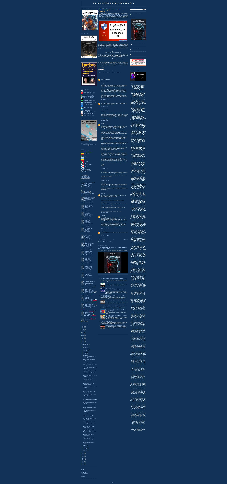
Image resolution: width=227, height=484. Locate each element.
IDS (140, 248)
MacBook (135, 242)
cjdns (132, 355)
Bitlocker (143, 277)
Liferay (142, 385)
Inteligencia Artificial (138, 88)
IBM (139, 186)
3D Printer (138, 215)
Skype (136, 217)
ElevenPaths (138, 93)
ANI (133, 362)
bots (143, 164)
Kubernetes (87, 219)
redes (142, 110)
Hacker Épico (87, 298)
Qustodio (134, 347)
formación (133, 93)
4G (132, 253)
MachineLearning (133, 344)
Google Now (137, 377)
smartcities (138, 260)
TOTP (132, 177)
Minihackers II (87, 194)
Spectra (143, 102)
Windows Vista (137, 122)
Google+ (132, 292)
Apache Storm (143, 363)
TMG (131, 405)
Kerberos (132, 293)
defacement (138, 275)
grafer (102, 123)
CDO (132, 180)
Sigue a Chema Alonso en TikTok (88, 96)
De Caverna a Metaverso (89, 214)
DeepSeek (135, 180)
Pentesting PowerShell (88, 277)
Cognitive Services (140, 116)
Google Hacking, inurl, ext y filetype (107, 321)
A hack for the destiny (88, 261)
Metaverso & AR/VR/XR (89, 206)
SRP (142, 399)
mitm (140, 113)
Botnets (137, 165)
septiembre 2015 (86, 349)
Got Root (86, 270)
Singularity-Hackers (84, 473)
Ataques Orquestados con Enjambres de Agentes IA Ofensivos (116, 325)
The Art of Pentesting (88, 205)
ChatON (132, 369)
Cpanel (137, 316)
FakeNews (143, 170)
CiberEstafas (87, 221)
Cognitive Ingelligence (140, 268)
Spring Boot (87, 246)
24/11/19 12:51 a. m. (105, 235)
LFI (144, 248)
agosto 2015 (85, 350)
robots (132, 165)
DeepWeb (135, 232)
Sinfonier (138, 188)
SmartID (144, 255)
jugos (139, 422)
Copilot (138, 278)
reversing (139, 184)
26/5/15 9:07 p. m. (104, 168)
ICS (140, 254)
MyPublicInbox (83, 470)
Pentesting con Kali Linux (89, 290)
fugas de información (134, 163)
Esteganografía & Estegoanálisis (90, 285)
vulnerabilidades (137, 204)
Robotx (144, 398)
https (136, 157)
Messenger (143, 219)
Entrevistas (136, 104)
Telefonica (132, 272)
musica (141, 333)
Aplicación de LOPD (87, 318)
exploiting (140, 132)
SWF (138, 400)
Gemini (132, 135)
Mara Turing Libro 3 (88, 224)
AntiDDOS (138, 246)
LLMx (136, 385)
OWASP (140, 233)
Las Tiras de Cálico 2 (88, 216)
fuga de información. (137, 417)
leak (134, 148)
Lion (142, 254)
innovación (134, 116)
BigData (138, 117)
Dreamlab (84, 156)
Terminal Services (142, 165)
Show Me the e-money (88, 235)
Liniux (133, 386)
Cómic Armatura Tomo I (89, 253)
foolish (141, 214)
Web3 (137, 112)
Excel (140, 163)
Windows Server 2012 (88, 300)
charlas (137, 94)
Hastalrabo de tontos (142, 216)
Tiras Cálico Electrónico (89, 244)
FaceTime (142, 291)
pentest (133, 96)
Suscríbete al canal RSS (85, 110)
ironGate (137, 422)
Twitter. (144, 405)
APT (142, 161)
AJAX (131, 362)
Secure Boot (140, 325)
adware (134, 172)
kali (134, 147)
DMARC (136, 291)
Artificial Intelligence (140, 95)
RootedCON (138, 308)
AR (135, 362)
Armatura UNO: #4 (88, 238)
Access (132, 300)
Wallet (141, 272)
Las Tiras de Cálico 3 (88, 204)
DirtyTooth (133, 208)
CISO (145, 210)
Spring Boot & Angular (88, 251)
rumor (137, 428)
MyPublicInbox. (138, 391)
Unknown (102, 101)
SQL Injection (142, 111)
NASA (136, 392)
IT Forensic (86, 159)
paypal (144, 275)
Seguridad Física (135, 130)
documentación (133, 181)
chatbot (139, 169)
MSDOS (132, 242)
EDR (140, 278)
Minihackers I (87, 196)
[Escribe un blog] (99, 69)
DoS (138, 248)
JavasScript (143, 383)
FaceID (143, 278)
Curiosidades (141, 86)
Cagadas (132, 301)
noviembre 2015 (86, 346)
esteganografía (134, 170)
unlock (135, 430)
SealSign (132, 234)
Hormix (102, 193)
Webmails (142, 191)
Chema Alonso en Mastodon (88, 104)
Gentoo (144, 318)
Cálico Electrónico (85, 174)
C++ (144, 367)
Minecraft (132, 390)
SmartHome (143, 162)
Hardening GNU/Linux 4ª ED (89, 291)
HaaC (138, 254)
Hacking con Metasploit (89, 257)
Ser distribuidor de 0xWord (85, 169)
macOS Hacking (87, 265)
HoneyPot (136, 279)
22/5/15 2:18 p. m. (104, 106)
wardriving (137, 276)
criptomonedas (139, 124)
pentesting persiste (141, 424)
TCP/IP (144, 249)
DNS (139, 133)
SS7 (133, 325)
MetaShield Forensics (134, 307)
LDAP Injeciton (132, 385)
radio (144, 157)
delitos (141, 275)
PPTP (145, 262)
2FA (143, 124)
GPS (134, 140)
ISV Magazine (144, 340)
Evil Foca (133, 169)
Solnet (102, 83)
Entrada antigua (125, 239)
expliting (135, 416)
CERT (131, 337)
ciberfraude (132, 331)
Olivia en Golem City (89, 199)
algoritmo (141, 230)
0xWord (82, 469)
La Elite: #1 (87, 236)
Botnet (141, 178)
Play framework (140, 346)
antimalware (104, 72)
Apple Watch (139, 300)
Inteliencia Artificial (133, 382)
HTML (133, 188)
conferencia (133, 150)
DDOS (132, 232)
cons (132, 138)
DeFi (145, 223)
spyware (143, 240)
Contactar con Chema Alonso (88, 90)
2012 (83, 455)
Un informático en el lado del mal (113, 3)
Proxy (139, 164)
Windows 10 (142, 135)
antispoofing (143, 264)
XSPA (139, 264)
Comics (137, 98)
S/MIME (136, 284)
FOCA (140, 102)
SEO (136, 184)
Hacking (133, 85)
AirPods (135, 277)
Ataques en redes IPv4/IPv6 (89, 304)
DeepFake (140, 269)
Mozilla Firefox (137, 191)
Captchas (140, 199)
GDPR (137, 208)
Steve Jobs (133, 230)
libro (143, 132)
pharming (132, 360)
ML (137, 194)
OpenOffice (143, 201)
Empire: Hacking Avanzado (89, 243)
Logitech (136, 386)
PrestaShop (132, 295)
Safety (141, 400)
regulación (132, 276)
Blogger (141, 204)
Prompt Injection (136, 155)
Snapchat (141, 295)
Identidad (140, 97)
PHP (136, 141)
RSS (136, 187)
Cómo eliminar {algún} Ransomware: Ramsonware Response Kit (111, 10)
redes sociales (142, 138)
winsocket (140, 430)
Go (131, 270)
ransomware (114, 72)
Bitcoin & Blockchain (88, 266)
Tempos (136, 102)
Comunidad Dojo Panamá (88, 164)
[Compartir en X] (100, 69)
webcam (139, 187)
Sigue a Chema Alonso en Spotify (89, 100)
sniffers (132, 204)
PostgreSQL (143, 294)
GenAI (136, 97)
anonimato (137, 168)
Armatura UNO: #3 (88, 239)
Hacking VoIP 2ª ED (88, 296)
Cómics (132, 107)
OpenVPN (132, 294)
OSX (133, 323)
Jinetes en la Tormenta (88, 228)
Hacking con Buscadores (88, 312)
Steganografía (143, 271)
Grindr (140, 377)
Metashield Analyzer (137, 322)
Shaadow (144, 325)
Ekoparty (86, 157)
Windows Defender (133, 409)
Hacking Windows (88, 259)
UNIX (133, 285)
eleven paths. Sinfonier (135, 414)
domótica (136, 252)
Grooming (132, 279)
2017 (83, 340)
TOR (137, 169)
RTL (138, 324)
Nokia (141, 345)
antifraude (144, 285)
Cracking (143, 140)
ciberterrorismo (133, 240)
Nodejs (144, 293)
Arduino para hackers (88, 183)
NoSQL (140, 283)
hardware (137, 120)
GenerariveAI (137, 375)
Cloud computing (142, 131)
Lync (144, 386)
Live (136, 306)
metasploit (136, 113)
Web (141, 407)
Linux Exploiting (87, 288)
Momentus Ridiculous (142, 211)
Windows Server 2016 (88, 187)
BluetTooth (141, 367)
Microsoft (134, 109)
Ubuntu (142, 146)
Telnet (139, 405)
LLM (139, 96)
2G (142, 276)
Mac (139, 179)
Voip (144, 180)
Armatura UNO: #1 (88, 242)
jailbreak (132, 141)
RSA (139, 203)
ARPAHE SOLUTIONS (86, 168)
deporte (132, 252)
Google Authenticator (134, 216)
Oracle (141, 143)
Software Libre (133, 139)
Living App (135, 153)
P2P (143, 192)
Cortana (133, 291)
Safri (143, 400)
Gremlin (134, 270)
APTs (145, 299)
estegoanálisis (140, 231)
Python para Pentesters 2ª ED (90, 281)
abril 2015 (85, 445)
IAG (142, 292)
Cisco (140, 261)
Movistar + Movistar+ (137, 390)
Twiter (142, 405)
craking (131, 413)
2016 (83, 341)
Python (138, 110)
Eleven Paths (141, 100)
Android (133, 100)
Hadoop (139, 262)
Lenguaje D (139, 385)
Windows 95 (135, 309)
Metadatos (141, 103)
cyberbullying (133, 245)
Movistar (143, 119)
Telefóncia (136, 405)
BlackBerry (133, 268)
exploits (133, 157)
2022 (83, 332)
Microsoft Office (138, 201)
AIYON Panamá (87, 166)
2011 (83, 456)
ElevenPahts (143, 241)
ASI (140, 362)
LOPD (137, 179)
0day (135, 199)
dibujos (143, 169)
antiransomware (134, 222)
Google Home (139, 224)
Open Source (134, 127)
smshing (139, 314)
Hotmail (144, 195)
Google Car (138, 302)
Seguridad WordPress (88, 269)
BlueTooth (144, 153)
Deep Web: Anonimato (88, 275)
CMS (136, 247)
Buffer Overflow (135, 261)
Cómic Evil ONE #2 (88, 245)
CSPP (131, 211)
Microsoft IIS (140, 307)
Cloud (137, 148)
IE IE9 (142, 127)
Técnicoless (133, 156)
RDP (134, 217)
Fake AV (138, 318)
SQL (144, 308)
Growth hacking (136, 292)
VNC (135, 352)
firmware (141, 416)
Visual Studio (140, 234)
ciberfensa (139, 354)
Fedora (141, 318)
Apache (137, 131)
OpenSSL (139, 242)
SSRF (141, 284)
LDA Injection (144, 384)
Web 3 (143, 407)
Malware (109, 72)
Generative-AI (142, 107)
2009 (83, 459)
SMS (144, 136)
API (142, 184)
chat (143, 188)
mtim (135, 423)
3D (143, 231)
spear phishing (133, 215)
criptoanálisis (140, 202)
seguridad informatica (141, 428)
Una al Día (86, 313)
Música (143, 113)
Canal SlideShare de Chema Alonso (89, 111)
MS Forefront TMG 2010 (88, 316)
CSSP (140, 368)
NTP (144, 322)
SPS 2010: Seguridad (88, 315)
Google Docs (132, 377)
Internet (133, 101)
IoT (144, 133)
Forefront (139, 232)
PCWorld (132, 151)
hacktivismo (143, 181)
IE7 (142, 248)
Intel (142, 238)
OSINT (86, 234)
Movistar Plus (140, 173)
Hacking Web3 (87, 209)
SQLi (135, 188)
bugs (144, 120)
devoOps (143, 355)
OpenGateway (134, 209)
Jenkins (131, 384)
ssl (134, 165)
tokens (141, 126)
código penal (135, 355)
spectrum (138, 429)
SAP (131, 325)
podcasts (132, 133)
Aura (140, 108)
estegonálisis (133, 415)
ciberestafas (139, 156)
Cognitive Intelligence (136, 115)
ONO (144, 392)
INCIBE (138, 340)
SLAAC (136, 271)
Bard (141, 192)
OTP (131, 217)
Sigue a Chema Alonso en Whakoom (88, 97)
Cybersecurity (139, 195)
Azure (141, 168)
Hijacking (140, 166)
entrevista (135, 231)
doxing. (142, 413)
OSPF (131, 393)
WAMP (133, 407)
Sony (144, 295)
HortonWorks (132, 340)
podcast (135, 134)
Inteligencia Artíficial (139, 382)
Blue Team (143, 207)
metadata (139, 141)
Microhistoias (143, 344)
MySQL (143, 141)
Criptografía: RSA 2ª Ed (89, 292)
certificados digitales (136, 218)
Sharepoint (144, 239)
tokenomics (133, 131)
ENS (144, 204)
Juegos (138, 128)
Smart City (140, 255)
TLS (131, 256)
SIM (137, 225)
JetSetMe (134, 384)
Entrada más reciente (101, 239)
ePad (145, 413)
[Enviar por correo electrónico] (98, 69)
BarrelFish (132, 367)
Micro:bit (142, 322)
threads (144, 360)
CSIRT (135, 368)
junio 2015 (85, 353)
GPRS (144, 139)
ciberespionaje (134, 132)
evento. (141, 415)
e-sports (137, 245)
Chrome (143, 154)
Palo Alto (140, 323)
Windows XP (137, 149)
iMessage (132, 265)
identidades (143, 421)
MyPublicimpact (83, 472)
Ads (131, 241)
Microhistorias (87, 297)
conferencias (140, 90)
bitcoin (139, 123)
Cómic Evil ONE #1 (88, 250)
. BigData (136, 361)
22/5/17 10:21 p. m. (105, 228)
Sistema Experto (134, 401)
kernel (142, 218)
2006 (83, 464)
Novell (138, 270)
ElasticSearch (143, 371)
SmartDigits (142, 401)
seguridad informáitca (141, 287)
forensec (144, 416)
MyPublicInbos (133, 391)
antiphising (143, 329)
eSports (140, 332)
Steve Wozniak (140, 249)
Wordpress (134, 142)
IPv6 (141, 128)
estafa (143, 414)
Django (144, 317)
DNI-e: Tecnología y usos (88, 314)
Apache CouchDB (138, 363)
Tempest (135, 234)
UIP (134, 406)
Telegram (136, 154)
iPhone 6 (132, 333)
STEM (134, 400)
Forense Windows (87, 319)
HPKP (142, 339)
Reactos (141, 324)
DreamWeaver (138, 371)
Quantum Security (88, 193)
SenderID (136, 255)
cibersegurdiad (144, 354)
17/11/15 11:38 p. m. (105, 180)
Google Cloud (135, 211)
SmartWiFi (133, 193)
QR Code (143, 283)
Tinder (135, 272)
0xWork (139, 361)
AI (137, 87)
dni (143, 310)
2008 (83, 461)
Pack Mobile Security (85, 176)
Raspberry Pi (87, 232)
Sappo (139, 271)
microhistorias (142, 150)
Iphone (132, 97)
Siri (141, 188)
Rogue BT (135, 348)
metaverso (140, 157)
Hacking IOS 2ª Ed (88, 289)
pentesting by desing (135, 287)
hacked (137, 150)
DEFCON (141, 223)
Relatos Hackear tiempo (89, 223)
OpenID (140, 394)
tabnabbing (143, 429)
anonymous (142, 257)
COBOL (134, 337)
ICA (142, 262)
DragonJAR (86, 153)
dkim (143, 209)
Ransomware (105, 14)
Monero (138, 293)
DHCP (144, 316)
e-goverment (139, 177)
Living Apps (137, 135)
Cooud (133, 370)
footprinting (136, 176)
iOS (136, 105)
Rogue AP (132, 284)
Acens (135, 300)
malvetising (142, 422)
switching (142, 299)
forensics (133, 192)
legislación (143, 179)
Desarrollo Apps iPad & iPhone (90, 303)
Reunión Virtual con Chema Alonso (89, 92)
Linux (144, 97)
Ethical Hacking (87, 185)
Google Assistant (138, 339)
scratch (143, 265)
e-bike (143, 331)
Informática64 (135, 196)
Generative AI (133, 128)
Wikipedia (140, 285)
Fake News (133, 161)
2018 (83, 338)
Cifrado (132, 122)
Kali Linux (143, 163)
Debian (132, 203)
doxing (131, 210)
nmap (131, 260)
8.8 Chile (84, 155)
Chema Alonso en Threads (87, 98)
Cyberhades (83, 476)
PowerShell (134, 117)
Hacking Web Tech (88, 272)
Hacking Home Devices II (89, 198)
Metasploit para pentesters (91, 299)
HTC (133, 378)
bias (134, 207)
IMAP (135, 340)
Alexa (138, 185)
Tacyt (137, 158)
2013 (83, 453)
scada (138, 210)
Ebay (135, 338)
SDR (142, 308)
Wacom (136, 407)
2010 (83, 458)
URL (136, 406)
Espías (132, 318)
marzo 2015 (85, 447)
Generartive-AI (142, 375)
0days (142, 260)
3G (137, 199)
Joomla (142, 200)
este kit (123, 56)
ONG (135, 225)
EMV (135, 302)
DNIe (144, 215)
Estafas (143, 108)
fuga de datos (142, 134)
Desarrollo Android (88, 293)
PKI (142, 242)
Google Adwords (143, 376)
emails (140, 414)
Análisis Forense (87, 258)
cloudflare (133, 146)
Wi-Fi (137, 264)
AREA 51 (84, 163)
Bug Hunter (87, 191)
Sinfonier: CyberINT (88, 273)
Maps (135, 293)
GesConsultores (137, 376)
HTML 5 (140, 292)
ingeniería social (138, 207)
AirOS (144, 362)
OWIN (136, 393)
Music (144, 254)
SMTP (133, 263)
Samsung (136, 263)
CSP (137, 368)
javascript (132, 149)
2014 (83, 452)
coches (144, 234)
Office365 (143, 208)
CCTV (138, 315)
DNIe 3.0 (139, 291)
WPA (131, 309)
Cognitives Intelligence (134, 269)
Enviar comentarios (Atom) (107, 241)
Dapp (132, 317)
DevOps (135, 203)
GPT (138, 134)
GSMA (134, 238)
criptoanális (134, 413)
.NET (132, 140)
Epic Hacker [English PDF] (89, 283)
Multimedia (136, 233)
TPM (133, 405)
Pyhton (135, 308)
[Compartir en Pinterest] (103, 69)
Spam (134, 112)
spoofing (142, 142)
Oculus (139, 393)
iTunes (140, 421)
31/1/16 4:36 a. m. (104, 212)
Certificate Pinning (139, 253)
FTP (141, 237)
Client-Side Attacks (88, 260)
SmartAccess (139, 401)
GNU (135, 254)
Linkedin (133, 191)
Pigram (140, 294)
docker (143, 156)
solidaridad (140, 360)
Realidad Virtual (133, 239)
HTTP (132, 154)
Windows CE (140, 352)
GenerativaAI (133, 376)
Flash (140, 338)
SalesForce (136, 325)
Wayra (144, 148)
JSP (144, 292)
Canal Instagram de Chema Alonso (89, 115)
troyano (140, 189)
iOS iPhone (133, 421)
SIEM (134, 399)
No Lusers (138, 101)
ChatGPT (140, 105)
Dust (134, 187)
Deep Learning (136, 119)
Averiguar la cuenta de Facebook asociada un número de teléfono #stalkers (114, 305)
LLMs (137, 103)
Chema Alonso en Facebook (87, 107)
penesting (143, 423)
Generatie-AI (133, 339)
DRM (143, 337)
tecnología (133, 219)
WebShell (132, 408)
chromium (143, 330)
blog (143, 130)
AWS (132, 246)
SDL (142, 348)
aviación (144, 309)
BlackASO (135, 315)
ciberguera (136, 331)
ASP (132, 277)
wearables (132, 361)
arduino (136, 202)
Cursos (134, 94)
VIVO (137, 285)
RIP (133, 398)
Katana (138, 384)
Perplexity (132, 184)
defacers (140, 331)
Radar (136, 398)
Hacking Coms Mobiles (89, 307)
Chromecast (140, 337)
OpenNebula (143, 394)
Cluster (86, 276)
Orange (144, 307)
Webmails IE (136, 408)
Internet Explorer (139, 118)
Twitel (137, 193)
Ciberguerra (87, 200)
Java (131, 158)
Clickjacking (140, 247)
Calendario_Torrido (134, 186)
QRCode (136, 324)
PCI (134, 323)
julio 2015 (85, 352)
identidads (133, 422)
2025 (83, 327)
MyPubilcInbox (133, 283)
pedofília (140, 423)
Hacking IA (87, 192)
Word (144, 353)
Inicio (114, 239)
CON (144, 126)
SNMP (139, 284)
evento (139, 222)
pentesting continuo (138, 265)
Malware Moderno (88, 222)
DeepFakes (143, 125)
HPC (131, 378)
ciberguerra (143, 149)
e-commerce (143, 203)
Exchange (134, 318)
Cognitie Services (142, 369)
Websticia (137, 230)
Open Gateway (140, 196)
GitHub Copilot (138, 238)
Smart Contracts (140, 217)
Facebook (137, 107)
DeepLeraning (133, 371)
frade (132, 417)
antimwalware (132, 354)
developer (141, 151)
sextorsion (143, 245)
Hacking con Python (88, 280)
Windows (119, 72)
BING (144, 128)
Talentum (140, 158)
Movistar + (140, 136)
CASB (132, 368)
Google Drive (143, 302)
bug (131, 112)
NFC (139, 208)
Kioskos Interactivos (142, 279)
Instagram (135, 173)
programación (138, 125)
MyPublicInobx (134, 345)
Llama (144, 166)
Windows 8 (137, 147)
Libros (139, 92)
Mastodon (132, 249)
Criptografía (141, 112)
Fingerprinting (142, 98)
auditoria (136, 354)
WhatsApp (136, 108)
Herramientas (142, 122)
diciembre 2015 (86, 344)
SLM (140, 239)
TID (131, 172)
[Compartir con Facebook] (102, 69)
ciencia (132, 275)
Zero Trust (140, 309)
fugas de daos (142, 417)
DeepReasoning (134, 248)
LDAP (137, 161)
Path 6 (132, 308)
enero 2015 (85, 450)
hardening (134, 95)
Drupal (144, 269)
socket (135, 429)
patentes (134, 260)
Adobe (135, 246)
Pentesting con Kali (88, 182)
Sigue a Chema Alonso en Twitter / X (89, 102)
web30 (140, 276)
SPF (138, 209)
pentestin (144, 286)
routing (132, 314)
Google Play (133, 143)
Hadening (140, 378)
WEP (137, 352)
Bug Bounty (87, 229)
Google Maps (132, 262)
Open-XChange (136, 394)
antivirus (132, 202)
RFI (133, 255)
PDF (141, 164)
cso (134, 275)
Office (134, 158)
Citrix (144, 151)
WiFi (140, 119)
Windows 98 (143, 408)
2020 (83, 335)
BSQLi (135, 223)
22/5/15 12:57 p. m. (105, 99)
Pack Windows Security (85, 177)
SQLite (140, 225)
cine (137, 172)
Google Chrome (134, 136)
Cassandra (142, 368)
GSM (143, 189)
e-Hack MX (86, 161)
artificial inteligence (133, 330)
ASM (134, 253)
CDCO (133, 278)
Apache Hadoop (139, 277)
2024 (83, 329)
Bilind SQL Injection (137, 367)
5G (144, 276)
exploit (139, 127)
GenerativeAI (133, 111)
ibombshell (140, 252)
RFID (144, 238)
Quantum (136, 151)
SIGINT (137, 399)
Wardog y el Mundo (88, 295)
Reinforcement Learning (142, 347)
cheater (140, 330)
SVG (136, 400)
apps (132, 166)
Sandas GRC (137, 295)
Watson (138, 407)
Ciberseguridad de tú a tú (89, 215)
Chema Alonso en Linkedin (87, 108)
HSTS (137, 262)
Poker (143, 323)
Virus (131, 226)
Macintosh (139, 306)
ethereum (138, 181)
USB (131, 207)
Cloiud (138, 369)
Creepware (140, 316)
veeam (138, 430)
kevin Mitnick (139, 240)
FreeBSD (133, 375)
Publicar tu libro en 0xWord (85, 150)
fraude (142, 117)
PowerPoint (132, 324)
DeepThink (140, 317)
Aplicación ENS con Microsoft (90, 306)
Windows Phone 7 (139, 409)
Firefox (136, 133)
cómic (139, 180)
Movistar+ (143, 171)
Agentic (139, 170)
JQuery (140, 383)
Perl (137, 294)
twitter (138, 111)
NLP (139, 345)
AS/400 (138, 362)
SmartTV (140, 148)
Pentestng (136, 346)
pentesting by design (135, 424)
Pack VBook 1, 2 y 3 (85, 184)
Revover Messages (140, 398)
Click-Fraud (143, 261)
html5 (140, 245)
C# (144, 300)
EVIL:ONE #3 (87, 231)
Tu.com (139, 194)
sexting (144, 218)
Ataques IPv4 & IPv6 (88, 186)
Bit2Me (144, 168)
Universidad (133, 103)
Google (134, 90)
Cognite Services (136, 301)
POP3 (137, 323)
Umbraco (139, 406)
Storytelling (86, 212)
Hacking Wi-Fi (87, 230)
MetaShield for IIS (138, 344)
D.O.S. (138, 223)
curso (135, 177)
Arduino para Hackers (88, 247)
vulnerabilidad (143, 314)
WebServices (133, 329)
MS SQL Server (142, 176)
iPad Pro (136, 421)
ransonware (136, 360)
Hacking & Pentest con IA (89, 197)
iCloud (135, 286)
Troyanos (141, 155)
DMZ (143, 247)
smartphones (135, 314)
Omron (141, 393)
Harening (143, 378)
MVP (142, 232)
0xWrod (142, 361)
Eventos (138, 85)
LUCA (132, 108)
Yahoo (135, 195)
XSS (138, 126)
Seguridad (143, 225)
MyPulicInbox (132, 392)
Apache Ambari (133, 363)
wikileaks (143, 187)
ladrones (131, 299)
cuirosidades (139, 413)
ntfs (137, 423)
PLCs (131, 255)
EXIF (133, 338)
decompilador (140, 355)
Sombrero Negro (87, 220)
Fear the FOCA (84, 171)
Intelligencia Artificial (136, 383)
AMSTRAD (141, 210)
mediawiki (132, 423)
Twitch (133, 352)
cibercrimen (132, 118)
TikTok (141, 209)
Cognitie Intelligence (142, 301)
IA (139, 87)
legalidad (139, 172)
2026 (83, 326)
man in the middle (136, 333)
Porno (140, 270)
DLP (143, 253)
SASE (132, 399)
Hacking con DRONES (88, 262)
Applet (142, 300)
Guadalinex (143, 377)
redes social (133, 428)
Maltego (143, 306)
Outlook (143, 233)
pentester (132, 178)
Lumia (142, 386)
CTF (135, 278)
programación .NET (135, 189)
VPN (142, 180)
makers (143, 177)
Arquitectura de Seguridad (89, 201)
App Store (134, 241)
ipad (136, 126)
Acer (142, 362)
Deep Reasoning (133, 224)
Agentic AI (137, 192)
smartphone (136, 166)
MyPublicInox (143, 391)
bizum (138, 330)
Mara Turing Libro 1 (88, 227)
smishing (132, 429)
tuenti (144, 202)
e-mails (132, 199)
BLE (141, 215)
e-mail (143, 105)
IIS (136, 140)
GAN (139, 219)
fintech (138, 416)
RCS (137, 347)
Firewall (132, 171)
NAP (137, 345)
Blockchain (142, 115)
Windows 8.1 (135, 226)
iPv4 (131, 148)
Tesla (131, 285)
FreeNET (143, 338)
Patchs (135, 294)
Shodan (139, 140)
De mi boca (142, 370)
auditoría (134, 110)
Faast (131, 153)
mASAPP (140, 286)
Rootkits (135, 249)
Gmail (142, 133)
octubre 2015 (85, 347)
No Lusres (141, 392)
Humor (143, 93)
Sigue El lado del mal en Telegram (88, 95)
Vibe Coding (135, 256)
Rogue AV (132, 348)
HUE (144, 339)
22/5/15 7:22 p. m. (104, 120)
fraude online (142, 147)
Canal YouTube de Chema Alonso (88, 113)
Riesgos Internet (87, 252)
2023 (83, 330)
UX (135, 285)
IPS (140, 340)
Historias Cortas (87, 208)
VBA (141, 406)
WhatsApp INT (87, 213)
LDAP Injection (134, 164)
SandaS (144, 284)
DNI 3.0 (139, 370)
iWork (137, 286)
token (139, 161)
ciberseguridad (135, 89)
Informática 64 (137, 200)
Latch (137, 96)
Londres (139, 386)
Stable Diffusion (141, 263)
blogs (132, 134)
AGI (144, 361)
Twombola (132, 406)
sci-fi (144, 214)
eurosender (137, 415)
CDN (141, 315)
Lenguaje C (133, 306)
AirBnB (132, 315)
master (144, 252)
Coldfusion (132, 302)
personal (133, 105)
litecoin (135, 299)
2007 (83, 462)
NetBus (139, 392)
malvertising (138, 299)
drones (135, 210)
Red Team (86, 254)
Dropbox (132, 254)
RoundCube (139, 348)
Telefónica (143, 92)
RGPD (131, 398)
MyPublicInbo (143, 390)
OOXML (138, 162)
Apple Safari (139, 241)
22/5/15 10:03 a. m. (105, 81)
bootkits (132, 286)
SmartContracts (137, 145)
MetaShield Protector (137, 171)
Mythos (137, 283)
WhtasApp (139, 408)
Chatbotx (135, 369)
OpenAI (138, 143)
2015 (83, 343)
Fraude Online (86, 311)
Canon (137, 337)
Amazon (139, 153)
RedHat (137, 239)
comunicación (138, 310)
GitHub (134, 194)
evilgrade (143, 332)
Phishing (132, 120)
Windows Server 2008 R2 (139, 353)
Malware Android (87, 274)
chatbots (134, 214)
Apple (137, 100)
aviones (133, 310)
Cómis (136, 370)
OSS (134, 393)
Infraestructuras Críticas (89, 268)
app (132, 214)
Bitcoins (140, 130)
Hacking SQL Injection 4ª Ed (89, 305)
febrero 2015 (85, 448)
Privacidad (141, 89)
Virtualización (133, 264)
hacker (140, 193)
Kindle (140, 384)
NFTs (144, 173)
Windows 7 (132, 125)
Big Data (86, 207)
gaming (139, 154)
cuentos (138, 214)
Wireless (142, 145)
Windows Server (134, 123)
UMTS (138, 272)
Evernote (138, 338)
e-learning (136, 332)
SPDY (140, 399)
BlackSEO (141, 185)
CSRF (137, 219)
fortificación (136, 138)
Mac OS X (138, 146)
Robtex (144, 324)
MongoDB (141, 293)
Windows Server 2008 (141, 256)
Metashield (132, 201)
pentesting (134, 87)
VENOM (144, 406)
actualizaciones (138, 329)
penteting (144, 333)
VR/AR (141, 186)
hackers (142, 96)
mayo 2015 (85, 355)
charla (133, 176)
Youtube (132, 126)
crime (141, 310)
